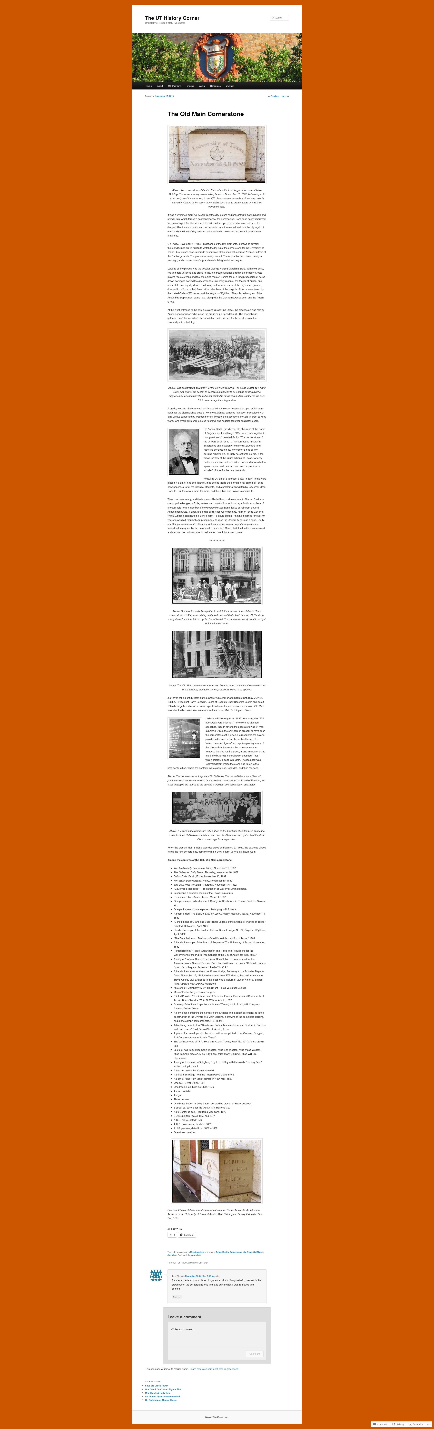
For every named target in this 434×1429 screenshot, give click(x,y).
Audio (202, 85)
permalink (196, 1255)
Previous (273, 96)
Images (190, 85)
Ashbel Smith (222, 1252)
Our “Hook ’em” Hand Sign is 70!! (163, 1389)
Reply (177, 1296)
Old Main (257, 1252)
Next (285, 96)
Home (149, 85)
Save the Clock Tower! (156, 1385)
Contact (230, 85)
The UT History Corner (172, 17)
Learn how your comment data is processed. (214, 1369)
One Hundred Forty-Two (157, 1392)
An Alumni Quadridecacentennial (162, 1396)
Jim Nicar (247, 1252)
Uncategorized (197, 1252)
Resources (215, 85)
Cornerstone (236, 1252)
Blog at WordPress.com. (217, 1417)
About (160, 85)
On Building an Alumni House (161, 1400)
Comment (254, 1353)
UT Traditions (174, 85)
